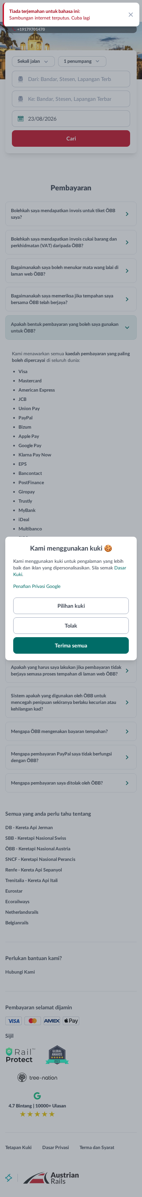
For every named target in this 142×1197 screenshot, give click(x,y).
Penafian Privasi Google (36, 586)
